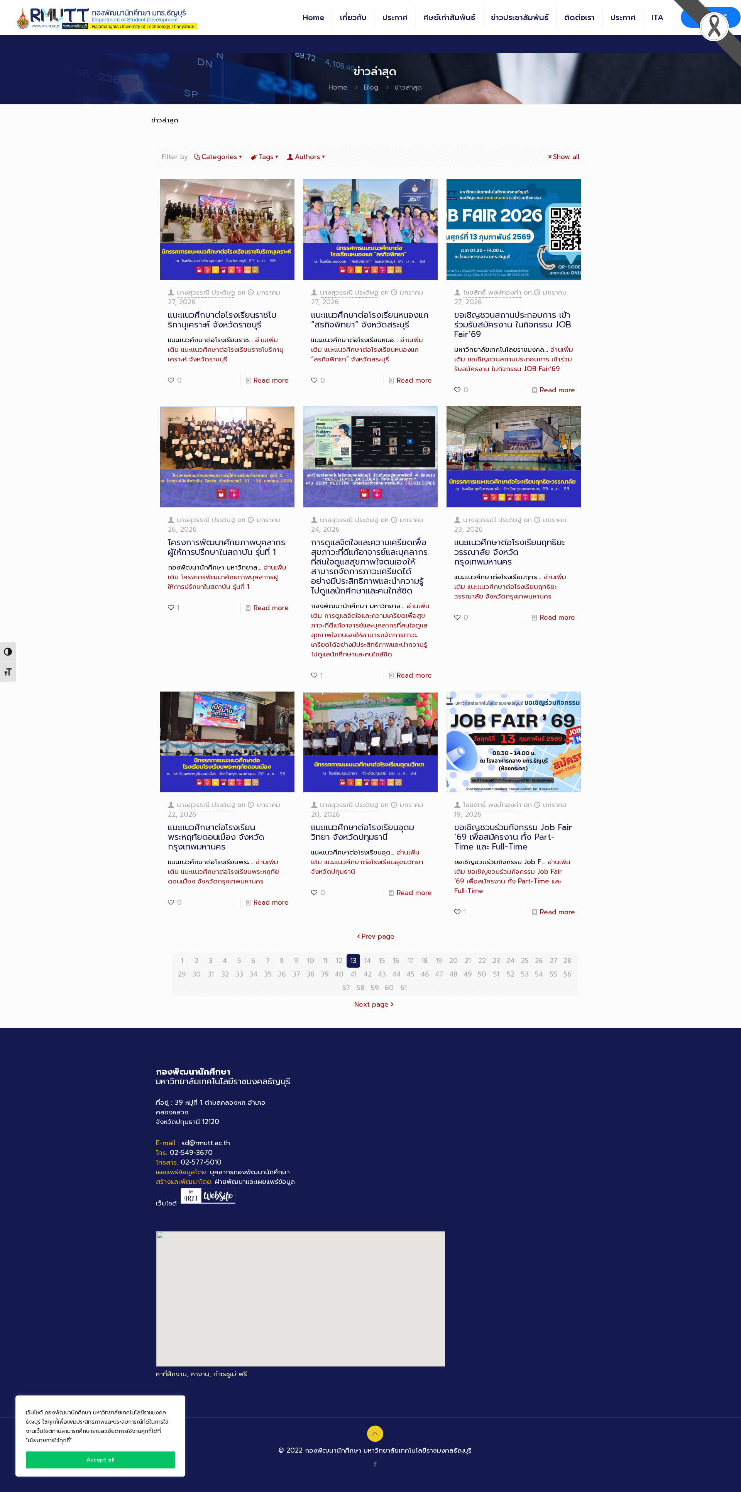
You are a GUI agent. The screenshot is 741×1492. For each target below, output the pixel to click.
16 (396, 961)
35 (268, 974)
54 (539, 974)
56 (567, 974)
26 (539, 961)
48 (453, 974)
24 (510, 961)
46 (425, 974)
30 (196, 974)
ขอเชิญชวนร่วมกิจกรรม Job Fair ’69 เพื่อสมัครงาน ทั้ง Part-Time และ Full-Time (513, 837)
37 (296, 974)
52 (510, 974)
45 (410, 974)
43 (382, 974)
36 (282, 974)
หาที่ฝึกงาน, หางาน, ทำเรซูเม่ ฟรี (201, 1374)
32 (225, 974)
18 (424, 961)
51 (496, 974)
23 (496, 961)
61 (403, 988)
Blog (371, 87)
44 (396, 974)
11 (325, 961)
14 (367, 961)
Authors (307, 157)
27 (553, 961)
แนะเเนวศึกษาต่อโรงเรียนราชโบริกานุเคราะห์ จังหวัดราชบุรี (222, 320)
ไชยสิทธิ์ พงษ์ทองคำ (492, 292)
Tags (266, 157)
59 (375, 988)
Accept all (100, 1460)
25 (525, 961)
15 (382, 961)
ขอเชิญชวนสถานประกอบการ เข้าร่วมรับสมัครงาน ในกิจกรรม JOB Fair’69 (512, 325)
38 (310, 974)
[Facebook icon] (375, 1464)
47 (439, 974)
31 (211, 974)
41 (353, 974)
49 (468, 974)
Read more (271, 380)
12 (339, 961)
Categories (219, 157)
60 (389, 988)
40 (339, 974)
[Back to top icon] (375, 1434)
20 (453, 961)
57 (346, 988)
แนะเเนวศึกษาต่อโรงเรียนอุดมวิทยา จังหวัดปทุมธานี (362, 832)
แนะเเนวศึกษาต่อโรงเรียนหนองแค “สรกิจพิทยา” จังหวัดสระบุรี (370, 320)
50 (482, 974)
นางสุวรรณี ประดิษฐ (206, 292)
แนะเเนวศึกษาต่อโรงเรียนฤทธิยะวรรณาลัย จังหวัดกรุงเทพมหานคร (509, 552)
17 (411, 961)
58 (361, 988)
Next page (371, 1004)
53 (525, 974)
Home (337, 87)
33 (239, 974)
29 (182, 974)
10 (310, 961)
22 (482, 961)
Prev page (378, 936)
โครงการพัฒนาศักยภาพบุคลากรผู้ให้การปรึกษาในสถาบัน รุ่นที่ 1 (226, 547)
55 (553, 974)
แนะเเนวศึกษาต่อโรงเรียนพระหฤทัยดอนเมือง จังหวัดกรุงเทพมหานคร (216, 837)
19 (439, 961)
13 (353, 961)
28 (567, 961)
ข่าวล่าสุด (408, 87)
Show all (566, 157)
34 (253, 974)
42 (368, 974)
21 (468, 961)
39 (325, 974)
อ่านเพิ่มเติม (226, 349)
